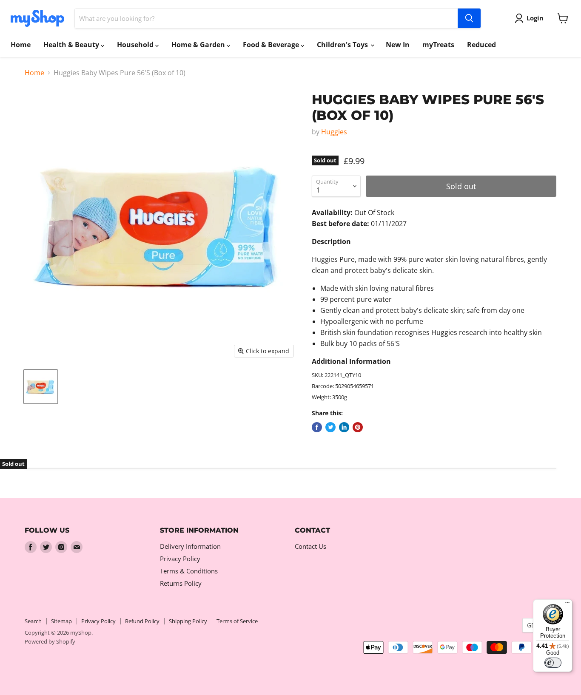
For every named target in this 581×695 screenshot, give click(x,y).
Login (535, 18)
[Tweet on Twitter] (330, 427)
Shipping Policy (188, 621)
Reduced (481, 44)
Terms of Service (237, 621)
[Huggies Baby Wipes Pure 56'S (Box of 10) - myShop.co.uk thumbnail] (40, 386)
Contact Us (310, 546)
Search (33, 621)
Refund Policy (142, 621)
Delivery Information (190, 546)
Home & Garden (199, 44)
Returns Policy (181, 583)
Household (136, 44)
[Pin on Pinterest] (358, 427)
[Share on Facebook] (317, 427)
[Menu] (567, 604)
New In (398, 44)
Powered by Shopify (50, 641)
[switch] (552, 663)
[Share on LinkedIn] (344, 427)
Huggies (334, 131)
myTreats (438, 44)
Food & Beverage (272, 44)
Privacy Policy (180, 558)
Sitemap (61, 621)
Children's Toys (343, 44)
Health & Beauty (72, 44)
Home (21, 44)
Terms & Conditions (189, 571)
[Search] (469, 18)
